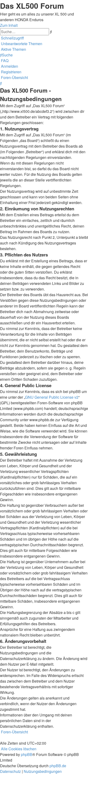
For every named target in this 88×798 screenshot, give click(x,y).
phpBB (26, 754)
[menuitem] (21, 43)
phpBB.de (58, 765)
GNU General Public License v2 (51, 397)
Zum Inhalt (9, 25)
